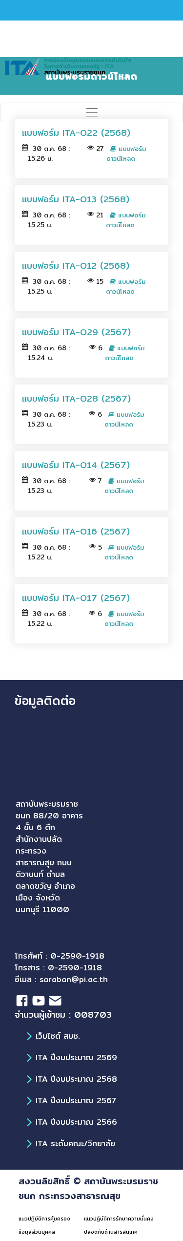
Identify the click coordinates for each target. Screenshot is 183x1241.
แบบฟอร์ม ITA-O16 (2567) (76, 531)
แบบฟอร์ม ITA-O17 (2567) (76, 598)
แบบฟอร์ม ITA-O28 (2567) (76, 398)
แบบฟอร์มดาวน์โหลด (126, 153)
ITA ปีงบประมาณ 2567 (76, 1100)
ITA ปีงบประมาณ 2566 (76, 1122)
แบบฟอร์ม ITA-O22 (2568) (76, 133)
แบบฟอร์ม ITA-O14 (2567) (76, 465)
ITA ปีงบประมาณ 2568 (76, 1079)
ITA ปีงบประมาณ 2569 (76, 1057)
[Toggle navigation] (91, 112)
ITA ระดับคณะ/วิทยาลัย (75, 1143)
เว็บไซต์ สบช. (58, 1036)
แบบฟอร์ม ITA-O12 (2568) (75, 265)
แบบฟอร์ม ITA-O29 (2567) (76, 332)
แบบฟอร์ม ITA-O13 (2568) (75, 199)
